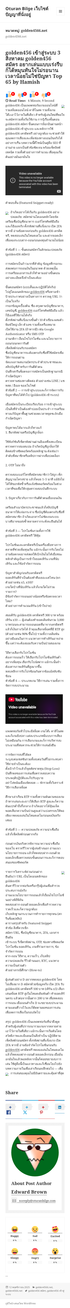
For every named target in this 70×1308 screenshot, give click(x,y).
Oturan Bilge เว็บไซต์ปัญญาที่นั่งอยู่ (26, 11)
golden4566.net (44, 1287)
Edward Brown (29, 1192)
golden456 (37, 292)
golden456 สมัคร (37, 1290)
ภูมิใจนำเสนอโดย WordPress (20, 1303)
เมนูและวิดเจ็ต (60, 11)
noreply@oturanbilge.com (37, 1201)
